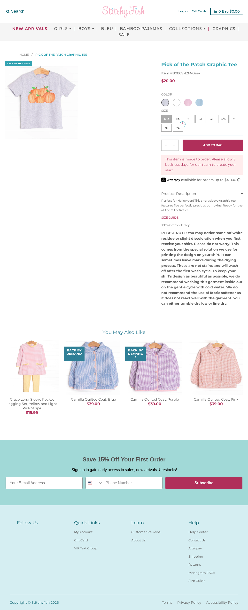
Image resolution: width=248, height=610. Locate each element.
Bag (229, 11)
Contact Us (196, 540)
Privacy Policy (189, 602)
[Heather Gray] (165, 102)
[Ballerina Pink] (188, 102)
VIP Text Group (85, 548)
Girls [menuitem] (61, 29)
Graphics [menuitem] (223, 29)
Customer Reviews (145, 532)
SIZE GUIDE (169, 217)
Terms (167, 602)
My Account (83, 532)
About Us (138, 540)
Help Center (198, 532)
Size (164, 110)
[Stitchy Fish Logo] (124, 11)
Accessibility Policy (222, 602)
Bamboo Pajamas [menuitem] (141, 29)
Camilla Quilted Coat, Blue (93, 399)
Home (24, 54)
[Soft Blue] (199, 102)
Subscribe (203, 483)
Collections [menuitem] (185, 29)
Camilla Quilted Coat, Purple (155, 399)
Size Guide (196, 581)
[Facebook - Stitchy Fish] (20, 531)
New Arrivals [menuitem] (29, 29)
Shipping (195, 556)
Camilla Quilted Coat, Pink (216, 399)
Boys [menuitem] (84, 29)
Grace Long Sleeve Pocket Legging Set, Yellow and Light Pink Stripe (32, 403)
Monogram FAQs (201, 573)
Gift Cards (199, 11)
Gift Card (81, 540)
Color (166, 94)
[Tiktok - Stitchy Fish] (37, 531)
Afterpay (195, 548)
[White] (176, 102)
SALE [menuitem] (124, 35)
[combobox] (94, 483)
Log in (183, 11)
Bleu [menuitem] (107, 29)
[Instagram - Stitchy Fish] (28, 531)
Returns (194, 564)
